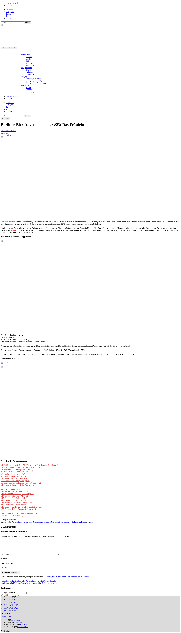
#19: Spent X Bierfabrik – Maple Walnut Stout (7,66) (21, 507)
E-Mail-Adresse (8, 563)
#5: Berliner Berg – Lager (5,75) (13, 474)
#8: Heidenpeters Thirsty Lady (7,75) (15, 481)
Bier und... (13, 520)
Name (4, 559)
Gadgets (29, 90)
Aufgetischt (25, 54)
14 (2, 608)
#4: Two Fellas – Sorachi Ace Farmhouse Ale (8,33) (21, 472)
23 (7, 611)
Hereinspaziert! (12, 3)
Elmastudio (24, 624)
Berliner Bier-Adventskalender (37, 522)
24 (10, 611)
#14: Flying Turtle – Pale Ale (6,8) (14, 496)
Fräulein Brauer (80, 522)
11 (12, 605)
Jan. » (10, 616)
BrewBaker (15, 230)
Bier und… (30, 70)
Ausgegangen (26, 76)
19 (15, 608)
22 (5, 611)
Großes (28, 59)
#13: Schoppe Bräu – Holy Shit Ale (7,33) (17, 494)
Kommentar (6, 554)
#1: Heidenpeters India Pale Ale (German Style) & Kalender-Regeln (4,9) (29, 465)
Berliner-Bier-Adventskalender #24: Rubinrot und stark (29, 583)
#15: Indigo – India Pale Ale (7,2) (14, 498)
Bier (52, 522)
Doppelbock (68, 522)
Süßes (28, 61)
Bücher (28, 88)
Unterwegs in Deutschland (36, 83)
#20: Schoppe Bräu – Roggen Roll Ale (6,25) (18, 509)
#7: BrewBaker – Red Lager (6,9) (14, 478)
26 (15, 611)
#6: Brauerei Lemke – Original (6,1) (15, 476)
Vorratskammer (31, 63)
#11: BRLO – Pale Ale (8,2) (12, 489)
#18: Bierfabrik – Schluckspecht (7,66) (16, 505)
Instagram (10, 12)
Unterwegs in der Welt (34, 81)
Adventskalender (18, 522)
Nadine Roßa (22, 627)
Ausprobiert (25, 85)
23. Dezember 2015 (8, 131)
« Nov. (3, 616)
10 (10, 605)
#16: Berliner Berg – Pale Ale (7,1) (14, 500)
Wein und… (30, 72)
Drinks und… (31, 74)
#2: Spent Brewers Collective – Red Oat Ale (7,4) (20, 467)
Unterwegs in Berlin (33, 79)
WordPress (20, 622)
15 (5, 608)
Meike (6, 133)
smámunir (16, 620)
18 (12, 608)
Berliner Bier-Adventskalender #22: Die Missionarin (28, 581)
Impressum (10, 5)
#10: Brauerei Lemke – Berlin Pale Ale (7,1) (18, 485)
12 (15, 605)
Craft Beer (59, 522)
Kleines (29, 57)
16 (7, 608)
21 (2, 611)
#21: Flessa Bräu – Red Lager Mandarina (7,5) (19, 513)
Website (4, 568)
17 (10, 608)
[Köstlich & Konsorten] (10, 595)
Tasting (90, 522)
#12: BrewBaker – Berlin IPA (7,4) (14, 491)
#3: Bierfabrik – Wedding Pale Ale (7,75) (17, 470)
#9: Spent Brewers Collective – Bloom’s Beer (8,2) (21, 483)
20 (17, 608)
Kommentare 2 (7, 135)
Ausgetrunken (26, 68)
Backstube (30, 65)
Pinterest (9, 18)
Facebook (10, 9)
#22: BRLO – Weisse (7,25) (12, 515)
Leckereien (30, 92)
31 (10, 613)
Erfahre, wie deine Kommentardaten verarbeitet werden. (67, 577)
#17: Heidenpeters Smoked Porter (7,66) (16, 502)
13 (17, 605)
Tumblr (9, 16)
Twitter (8, 14)
